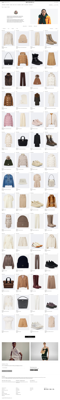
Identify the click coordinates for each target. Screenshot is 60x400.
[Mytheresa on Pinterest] (47, 389)
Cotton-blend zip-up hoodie (5, 311)
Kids (7, 2)
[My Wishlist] (56, 5)
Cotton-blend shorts (18, 331)
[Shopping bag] (57, 5)
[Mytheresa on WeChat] (53, 389)
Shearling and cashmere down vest (49, 331)
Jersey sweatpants (33, 311)
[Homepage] (30, 2)
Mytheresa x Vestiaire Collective (6, 394)
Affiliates (17, 393)
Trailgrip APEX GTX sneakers (34, 169)
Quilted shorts (18, 250)
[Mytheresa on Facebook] (46, 389)
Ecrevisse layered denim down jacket (6, 189)
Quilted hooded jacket (47, 250)
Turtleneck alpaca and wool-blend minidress (50, 108)
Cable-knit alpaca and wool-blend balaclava (21, 108)
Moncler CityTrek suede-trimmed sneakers (36, 250)
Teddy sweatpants (33, 47)
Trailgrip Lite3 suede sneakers (48, 311)
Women (3, 2)
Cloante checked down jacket (19, 169)
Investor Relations (18, 392)
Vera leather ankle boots (48, 47)
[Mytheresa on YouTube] (50, 389)
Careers (17, 391)
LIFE (8, 2)
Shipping (3, 392)
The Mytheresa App (18, 394)
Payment (3, 391)
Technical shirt (3, 250)
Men (5, 2)
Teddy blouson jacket (4, 47)
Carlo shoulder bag (18, 311)
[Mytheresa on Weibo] (52, 389)
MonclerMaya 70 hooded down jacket (49, 169)
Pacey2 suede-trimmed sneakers (34, 331)
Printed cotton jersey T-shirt (5, 331)
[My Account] (54, 5)
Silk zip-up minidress (33, 189)
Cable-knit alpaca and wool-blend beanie (21, 47)
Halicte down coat (33, 108)
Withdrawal (3, 395)
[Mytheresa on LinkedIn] (44, 389)
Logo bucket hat (18, 189)
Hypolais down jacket (4, 108)
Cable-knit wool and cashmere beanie (6, 169)
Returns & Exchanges (4, 393)
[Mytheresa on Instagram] (49, 389)
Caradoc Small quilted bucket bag (49, 189)
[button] (49, 5)
